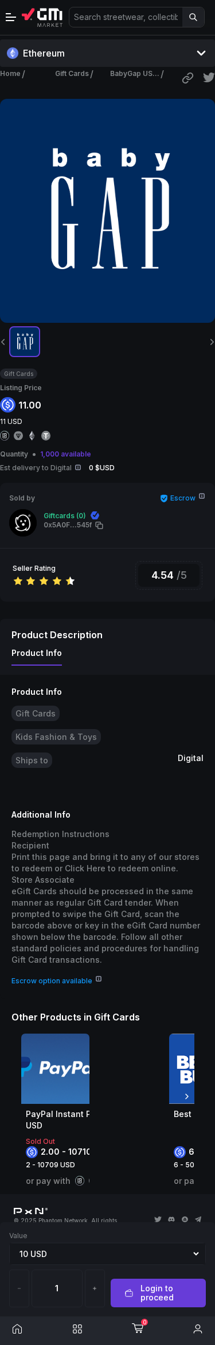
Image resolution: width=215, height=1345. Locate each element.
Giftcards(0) (65, 515)
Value (18, 1235)
